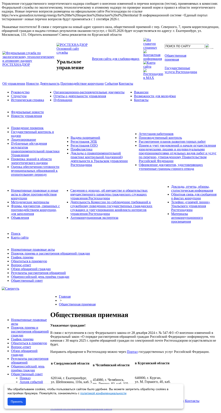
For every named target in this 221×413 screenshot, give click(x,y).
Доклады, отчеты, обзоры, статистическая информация (192, 188)
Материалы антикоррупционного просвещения (187, 217)
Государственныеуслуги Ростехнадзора (181, 70)
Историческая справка (27, 100)
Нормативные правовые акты (33, 249)
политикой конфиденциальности (103, 393)
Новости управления (26, 116)
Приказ (25, 378)
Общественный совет (27, 280)
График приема (22, 257)
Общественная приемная (77, 304)
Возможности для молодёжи (155, 96)
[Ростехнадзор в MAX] (153, 78)
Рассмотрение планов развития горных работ (172, 141)
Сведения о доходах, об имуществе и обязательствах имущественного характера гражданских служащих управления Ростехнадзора (109, 194)
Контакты (141, 100)
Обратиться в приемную (29, 261)
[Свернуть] (10, 288)
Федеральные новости (27, 112)
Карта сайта (19, 237)
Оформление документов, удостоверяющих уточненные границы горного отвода (171, 167)
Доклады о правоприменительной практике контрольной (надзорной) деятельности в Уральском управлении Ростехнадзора (99, 159)
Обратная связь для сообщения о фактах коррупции (193, 196)
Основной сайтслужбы (68, 50)
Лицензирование (23, 139)
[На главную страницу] (153, 47)
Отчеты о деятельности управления (80, 96)
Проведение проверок (27, 128)
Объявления (20, 217)
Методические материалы (30, 202)
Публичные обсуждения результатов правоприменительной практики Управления (35, 149)
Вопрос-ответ (21, 265)
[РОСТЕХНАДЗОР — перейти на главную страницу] (29, 64)
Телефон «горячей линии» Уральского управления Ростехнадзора (190, 206)
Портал (132, 352)
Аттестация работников (156, 134)
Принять (17, 401)
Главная (65, 296)
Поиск (16, 233)
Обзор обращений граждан (31, 269)
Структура (19, 96)
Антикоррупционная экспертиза (94, 217)
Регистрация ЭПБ (84, 141)
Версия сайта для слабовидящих (115, 59)
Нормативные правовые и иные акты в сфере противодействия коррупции (34, 194)
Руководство (20, 92)
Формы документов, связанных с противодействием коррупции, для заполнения (35, 210)
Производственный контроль (160, 137)
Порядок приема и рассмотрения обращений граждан (50, 253)
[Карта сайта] (153, 66)
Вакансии (141, 92)
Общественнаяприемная (175, 57)
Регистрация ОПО (84, 145)
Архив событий (31, 382)
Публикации (63, 100)
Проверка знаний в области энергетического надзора (31, 161)
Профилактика (81, 149)
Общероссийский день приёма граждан (40, 276)
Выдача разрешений (85, 137)
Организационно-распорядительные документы (89, 92)
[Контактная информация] (153, 59)
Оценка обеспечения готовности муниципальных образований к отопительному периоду (35, 170)
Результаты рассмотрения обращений (38, 273)
